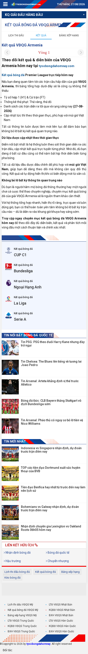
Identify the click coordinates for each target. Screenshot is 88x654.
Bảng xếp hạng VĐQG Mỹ (22, 615)
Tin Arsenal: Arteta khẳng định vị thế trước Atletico (50, 382)
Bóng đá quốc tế (58, 552)
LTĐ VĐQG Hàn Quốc (61, 620)
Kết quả (41, 35)
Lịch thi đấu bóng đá (17, 571)
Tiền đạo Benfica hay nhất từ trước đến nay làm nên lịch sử (53, 489)
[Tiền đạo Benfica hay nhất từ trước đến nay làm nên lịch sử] (10, 493)
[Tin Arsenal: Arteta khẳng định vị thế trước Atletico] (10, 386)
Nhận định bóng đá (18, 552)
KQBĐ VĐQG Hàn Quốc (62, 626)
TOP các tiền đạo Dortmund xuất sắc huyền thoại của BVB (50, 469)
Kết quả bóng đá (45, 571)
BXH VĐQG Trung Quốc (21, 631)
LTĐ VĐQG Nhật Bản (60, 604)
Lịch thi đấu (16, 35)
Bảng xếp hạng (69, 35)
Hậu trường (13, 561)
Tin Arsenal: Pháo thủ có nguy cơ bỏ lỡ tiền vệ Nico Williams (52, 421)
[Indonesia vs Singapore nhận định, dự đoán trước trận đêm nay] (10, 453)
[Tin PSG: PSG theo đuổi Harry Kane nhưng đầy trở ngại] (10, 347)
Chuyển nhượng (58, 561)
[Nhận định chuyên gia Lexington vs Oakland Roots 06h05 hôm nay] (10, 532)
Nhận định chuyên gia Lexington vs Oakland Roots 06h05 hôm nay (51, 528)
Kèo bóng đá (12, 577)
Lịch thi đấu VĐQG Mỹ (20, 604)
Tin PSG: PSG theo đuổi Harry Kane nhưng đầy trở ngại (53, 343)
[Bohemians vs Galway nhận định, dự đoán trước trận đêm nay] (10, 512)
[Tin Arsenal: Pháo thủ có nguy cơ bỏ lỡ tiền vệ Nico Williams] (10, 425)
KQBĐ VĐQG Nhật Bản (62, 609)
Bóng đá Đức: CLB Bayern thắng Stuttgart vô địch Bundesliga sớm (51, 402)
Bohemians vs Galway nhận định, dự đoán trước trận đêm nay (50, 508)
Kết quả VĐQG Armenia (22, 45)
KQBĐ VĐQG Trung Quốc (22, 626)
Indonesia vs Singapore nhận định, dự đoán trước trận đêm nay (51, 449)
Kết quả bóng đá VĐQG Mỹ (23, 609)
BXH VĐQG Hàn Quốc (61, 631)
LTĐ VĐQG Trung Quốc (21, 620)
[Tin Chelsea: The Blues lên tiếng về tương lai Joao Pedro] (10, 367)
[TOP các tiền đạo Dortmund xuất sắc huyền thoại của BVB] (10, 473)
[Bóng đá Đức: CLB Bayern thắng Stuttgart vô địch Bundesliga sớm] (10, 406)
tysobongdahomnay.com (56, 66)
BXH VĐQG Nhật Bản (61, 615)
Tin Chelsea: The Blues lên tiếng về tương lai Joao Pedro (51, 363)
